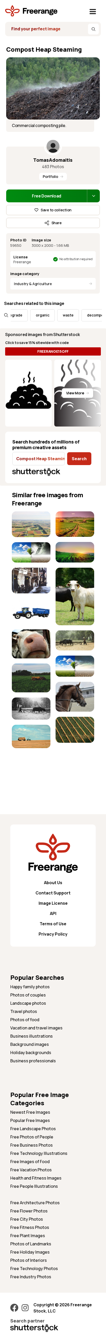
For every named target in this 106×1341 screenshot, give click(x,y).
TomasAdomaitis (53, 160)
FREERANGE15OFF (53, 351)
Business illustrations (31, 1036)
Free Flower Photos (29, 1211)
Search (79, 458)
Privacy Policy (53, 934)
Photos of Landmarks (30, 1244)
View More (75, 393)
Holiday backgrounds (30, 1052)
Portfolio (50, 176)
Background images (29, 1044)
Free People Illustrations (34, 1186)
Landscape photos (28, 1003)
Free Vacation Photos (31, 1170)
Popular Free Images (30, 1120)
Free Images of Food (30, 1161)
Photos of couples (28, 995)
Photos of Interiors (28, 1260)
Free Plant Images (27, 1235)
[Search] (93, 29)
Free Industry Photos (30, 1277)
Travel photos (23, 1011)
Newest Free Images (30, 1112)
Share (56, 222)
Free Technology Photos (34, 1268)
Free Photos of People (31, 1137)
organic (36, 315)
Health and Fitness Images (35, 1178)
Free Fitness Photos (29, 1227)
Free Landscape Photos (33, 1128)
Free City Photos (26, 1219)
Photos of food (24, 1019)
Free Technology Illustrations (38, 1153)
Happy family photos (30, 987)
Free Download (46, 196)
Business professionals (33, 1061)
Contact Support (53, 893)
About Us (53, 882)
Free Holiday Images (30, 1252)
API (53, 913)
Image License (53, 903)
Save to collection (56, 209)
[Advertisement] (31, 769)
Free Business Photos (31, 1145)
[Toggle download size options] (93, 195)
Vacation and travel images (36, 1028)
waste (61, 315)
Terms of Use (53, 924)
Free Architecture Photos (35, 1203)
